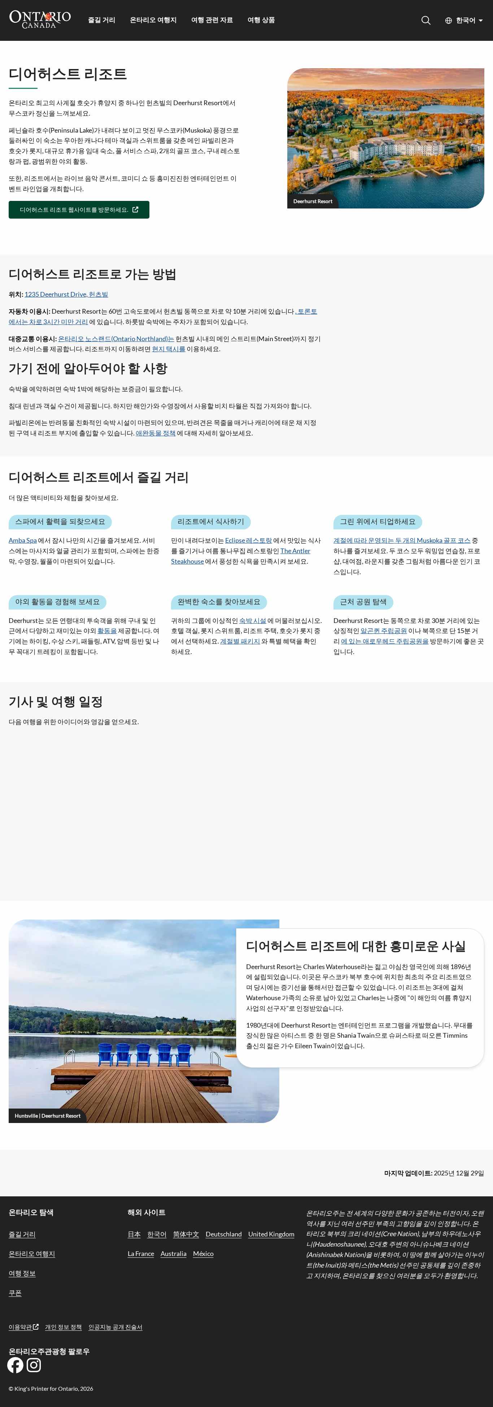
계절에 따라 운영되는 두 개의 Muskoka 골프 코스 (402, 540)
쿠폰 (15, 1292)
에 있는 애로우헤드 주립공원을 (385, 641)
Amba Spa (23, 540)
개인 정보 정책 (63, 1326)
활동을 (107, 630)
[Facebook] (15, 1368)
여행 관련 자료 (212, 20)
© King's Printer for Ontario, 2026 (51, 1388)
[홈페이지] (40, 20)
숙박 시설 (252, 620)
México (203, 1253)
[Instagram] (34, 1368)
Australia (174, 1253)
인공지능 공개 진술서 (115, 1326)
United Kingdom (271, 1234)
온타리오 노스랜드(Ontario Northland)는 (116, 339)
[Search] (426, 20)
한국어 (466, 20)
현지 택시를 (169, 349)
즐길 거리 (101, 20)
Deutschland (224, 1234)
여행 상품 (261, 20)
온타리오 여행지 (153, 20)
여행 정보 (22, 1273)
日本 (134, 1234)
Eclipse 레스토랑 (248, 540)
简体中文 (186, 1234)
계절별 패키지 (240, 641)
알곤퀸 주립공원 (384, 630)
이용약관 (21, 1326)
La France (141, 1253)
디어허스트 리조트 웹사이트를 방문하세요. (74, 209)
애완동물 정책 (156, 433)
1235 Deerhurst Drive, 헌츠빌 (66, 294)
